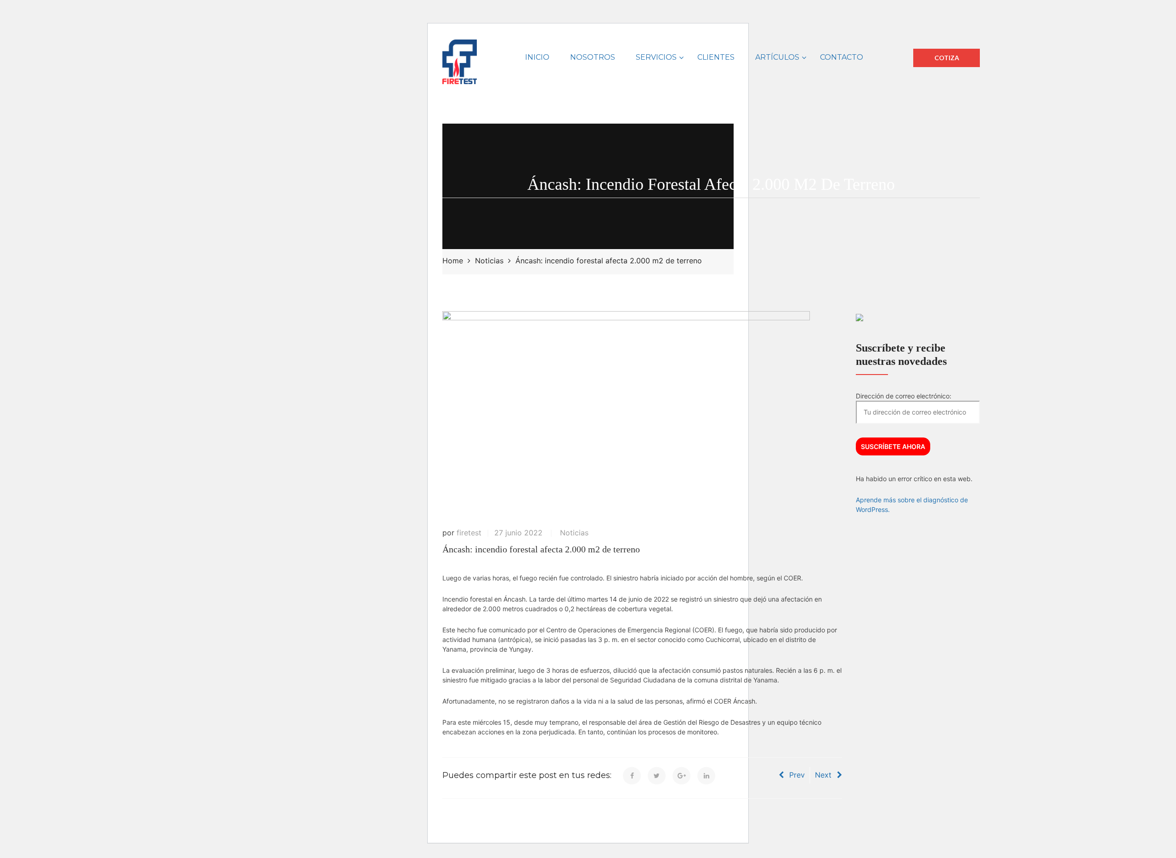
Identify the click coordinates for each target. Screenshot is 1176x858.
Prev (797, 774)
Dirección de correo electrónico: (903, 396)
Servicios (656, 57)
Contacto (841, 57)
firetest (469, 532)
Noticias (574, 532)
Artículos (777, 57)
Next (823, 774)
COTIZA (946, 58)
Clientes (716, 57)
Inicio (537, 57)
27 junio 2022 (518, 532)
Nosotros (592, 57)
